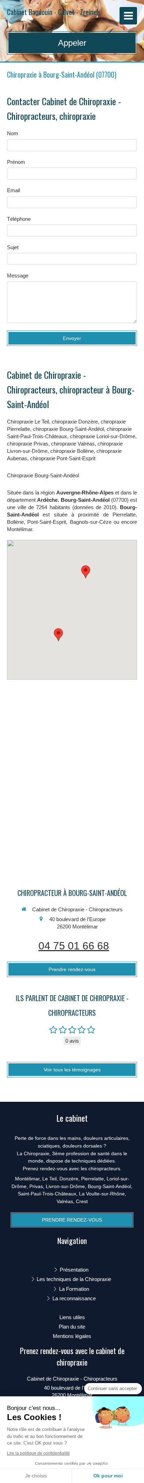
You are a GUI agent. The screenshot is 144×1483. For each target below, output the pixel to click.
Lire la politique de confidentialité (38, 1453)
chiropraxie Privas (27, 444)
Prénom (16, 162)
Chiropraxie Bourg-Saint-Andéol (43, 475)
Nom (12, 133)
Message (17, 275)
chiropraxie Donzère (75, 422)
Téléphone (19, 219)
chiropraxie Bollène (72, 451)
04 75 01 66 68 (73, 946)
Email (13, 190)
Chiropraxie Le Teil (28, 422)
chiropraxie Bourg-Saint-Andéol (68, 429)
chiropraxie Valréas (73, 444)
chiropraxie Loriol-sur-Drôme (102, 436)
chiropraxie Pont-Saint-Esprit (62, 458)
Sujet (13, 247)
